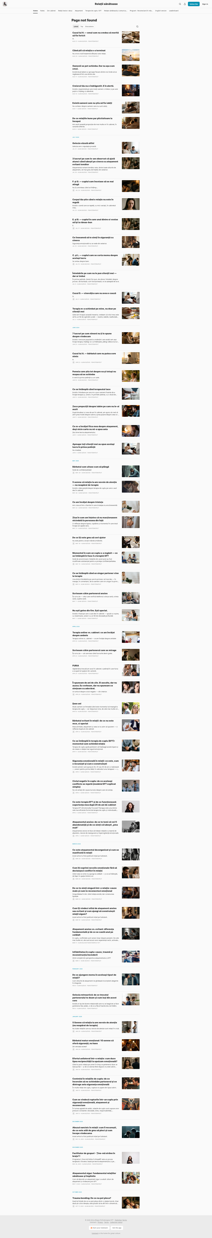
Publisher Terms (121, 1220)
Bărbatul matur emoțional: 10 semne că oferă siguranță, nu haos (93, 1042)
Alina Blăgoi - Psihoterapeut (88, 41)
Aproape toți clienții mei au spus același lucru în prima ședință (93, 445)
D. (73, 296)
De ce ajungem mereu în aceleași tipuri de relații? (94, 976)
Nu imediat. (76, 450)
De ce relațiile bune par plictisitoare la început (92, 120)
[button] (35, 10)
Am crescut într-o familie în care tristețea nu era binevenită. (94, 505)
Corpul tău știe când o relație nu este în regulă (92, 201)
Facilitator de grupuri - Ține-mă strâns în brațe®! (93, 1154)
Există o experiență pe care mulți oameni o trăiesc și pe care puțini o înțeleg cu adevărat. (95, 90)
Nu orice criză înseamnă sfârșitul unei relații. (89, 53)
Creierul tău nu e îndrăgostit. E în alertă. (93, 86)
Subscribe (194, 4)
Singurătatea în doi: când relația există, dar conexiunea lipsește (93, 895)
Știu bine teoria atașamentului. (84, 432)
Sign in (205, 4)
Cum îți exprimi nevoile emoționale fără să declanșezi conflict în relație (94, 869)
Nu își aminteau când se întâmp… (85, 187)
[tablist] (83, 26)
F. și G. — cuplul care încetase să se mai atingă (93, 183)
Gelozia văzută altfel (83, 143)
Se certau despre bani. (80, 261)
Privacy (100, 1222)
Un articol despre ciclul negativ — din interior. (89, 691)
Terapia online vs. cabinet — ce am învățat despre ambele (94, 638)
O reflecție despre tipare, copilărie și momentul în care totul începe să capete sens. (95, 524)
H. (73, 39)
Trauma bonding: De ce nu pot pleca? (91, 1198)
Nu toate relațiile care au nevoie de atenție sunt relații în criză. (95, 1028)
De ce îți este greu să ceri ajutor (89, 537)
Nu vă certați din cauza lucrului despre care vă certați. (92, 790)
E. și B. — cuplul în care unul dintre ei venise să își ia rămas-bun (95, 221)
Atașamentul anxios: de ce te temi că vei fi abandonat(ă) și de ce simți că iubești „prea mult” (95, 825)
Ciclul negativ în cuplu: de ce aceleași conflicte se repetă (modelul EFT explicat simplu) (94, 784)
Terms (106, 1222)
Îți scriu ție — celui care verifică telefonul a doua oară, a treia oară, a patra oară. (95, 597)
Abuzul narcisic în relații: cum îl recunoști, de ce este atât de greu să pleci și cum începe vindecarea (94, 1130)
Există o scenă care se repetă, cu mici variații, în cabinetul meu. (94, 206)
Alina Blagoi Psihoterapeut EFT (89, 943)
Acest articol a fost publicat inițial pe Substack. (89, 856)
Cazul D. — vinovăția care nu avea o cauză (94, 293)
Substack (95, 1233)
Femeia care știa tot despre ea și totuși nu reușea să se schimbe (94, 373)
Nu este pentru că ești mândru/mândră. (87, 541)
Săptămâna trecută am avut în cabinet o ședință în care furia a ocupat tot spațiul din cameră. (95, 670)
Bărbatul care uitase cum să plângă (90, 467)
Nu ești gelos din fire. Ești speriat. (90, 610)
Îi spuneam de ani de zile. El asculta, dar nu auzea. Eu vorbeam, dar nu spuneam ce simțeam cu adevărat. (94, 685)
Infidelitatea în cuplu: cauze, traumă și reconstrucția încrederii (92, 953)
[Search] (180, 4)
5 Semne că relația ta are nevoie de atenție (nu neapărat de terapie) (94, 1024)
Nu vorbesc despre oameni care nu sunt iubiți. (89, 106)
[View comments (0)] (89, 59)
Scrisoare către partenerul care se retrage (94, 650)
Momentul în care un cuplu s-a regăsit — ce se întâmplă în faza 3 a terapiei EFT (95, 554)
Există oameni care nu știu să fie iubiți (92, 103)
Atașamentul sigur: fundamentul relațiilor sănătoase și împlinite (94, 1174)
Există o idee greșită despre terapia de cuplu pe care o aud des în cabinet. (94, 489)
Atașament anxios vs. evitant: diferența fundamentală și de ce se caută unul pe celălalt (93, 932)
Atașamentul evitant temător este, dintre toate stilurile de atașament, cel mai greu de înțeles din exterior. (94, 168)
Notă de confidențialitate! (82, 470)
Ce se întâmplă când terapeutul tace (91, 389)
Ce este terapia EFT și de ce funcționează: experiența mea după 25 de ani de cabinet (94, 803)
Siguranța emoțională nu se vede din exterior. (89, 243)
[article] (106, 38)
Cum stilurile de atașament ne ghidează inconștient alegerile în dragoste (95, 982)
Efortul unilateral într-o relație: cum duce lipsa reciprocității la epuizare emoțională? (94, 1060)
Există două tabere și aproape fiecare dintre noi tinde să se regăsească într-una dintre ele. (94, 73)
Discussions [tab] (89, 26)
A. (73, 359)
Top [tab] (81, 26)
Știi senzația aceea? (79, 1046)
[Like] (73, 231)
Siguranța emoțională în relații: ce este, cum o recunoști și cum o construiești (95, 762)
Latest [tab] (76, 26)
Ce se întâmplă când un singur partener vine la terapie (95, 574)
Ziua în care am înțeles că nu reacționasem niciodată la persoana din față (94, 519)
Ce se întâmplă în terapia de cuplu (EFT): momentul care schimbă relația (93, 742)
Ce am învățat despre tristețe (87, 502)
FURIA (75, 665)
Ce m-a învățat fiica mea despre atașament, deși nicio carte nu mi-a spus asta (95, 428)
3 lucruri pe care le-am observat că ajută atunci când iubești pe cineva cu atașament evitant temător (95, 161)
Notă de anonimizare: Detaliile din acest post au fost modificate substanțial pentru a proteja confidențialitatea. (94, 560)
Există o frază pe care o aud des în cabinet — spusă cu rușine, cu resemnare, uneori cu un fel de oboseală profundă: (95, 614)
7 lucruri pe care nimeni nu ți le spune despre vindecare (92, 335)
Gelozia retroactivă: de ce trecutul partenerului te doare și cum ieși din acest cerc (94, 998)
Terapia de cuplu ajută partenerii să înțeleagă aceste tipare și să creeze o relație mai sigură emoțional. (95, 748)
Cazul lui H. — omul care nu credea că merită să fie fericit (95, 34)
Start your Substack (100, 1228)
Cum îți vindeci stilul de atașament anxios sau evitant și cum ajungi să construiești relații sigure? (94, 911)
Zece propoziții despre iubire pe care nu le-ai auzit (95, 408)
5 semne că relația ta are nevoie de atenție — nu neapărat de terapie (94, 483)
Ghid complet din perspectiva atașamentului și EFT (91, 958)
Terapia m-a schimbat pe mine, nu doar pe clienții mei (94, 310)
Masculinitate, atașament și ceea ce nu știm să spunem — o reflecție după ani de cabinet (94, 728)
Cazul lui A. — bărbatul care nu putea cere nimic (94, 355)
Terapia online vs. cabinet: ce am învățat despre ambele (93, 634)
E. (73, 225)
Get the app (116, 1228)
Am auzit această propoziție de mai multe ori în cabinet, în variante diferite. (94, 125)
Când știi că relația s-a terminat (88, 50)
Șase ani (76, 703)
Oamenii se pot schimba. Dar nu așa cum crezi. (93, 67)
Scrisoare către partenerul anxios (90, 593)
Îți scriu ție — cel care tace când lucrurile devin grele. (92, 653)
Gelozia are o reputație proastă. (84, 146)
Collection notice (116, 1222)
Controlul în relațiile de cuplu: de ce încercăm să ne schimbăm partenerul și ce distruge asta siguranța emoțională (94, 1081)
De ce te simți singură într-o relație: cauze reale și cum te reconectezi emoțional (94, 889)
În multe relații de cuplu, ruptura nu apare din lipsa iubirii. (94, 1087)
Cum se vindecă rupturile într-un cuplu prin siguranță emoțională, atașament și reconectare (95, 1102)
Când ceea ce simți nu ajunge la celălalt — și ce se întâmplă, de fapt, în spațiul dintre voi (95, 875)
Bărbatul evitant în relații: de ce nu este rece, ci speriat (93, 722)
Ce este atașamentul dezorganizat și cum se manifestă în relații (95, 851)
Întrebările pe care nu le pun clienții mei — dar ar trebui (94, 274)
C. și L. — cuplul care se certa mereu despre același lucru (95, 256)
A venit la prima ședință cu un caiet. (85, 377)
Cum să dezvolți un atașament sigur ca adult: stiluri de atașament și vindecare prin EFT (93, 1180)
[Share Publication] (185, 4)
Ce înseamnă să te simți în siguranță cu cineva (93, 239)
